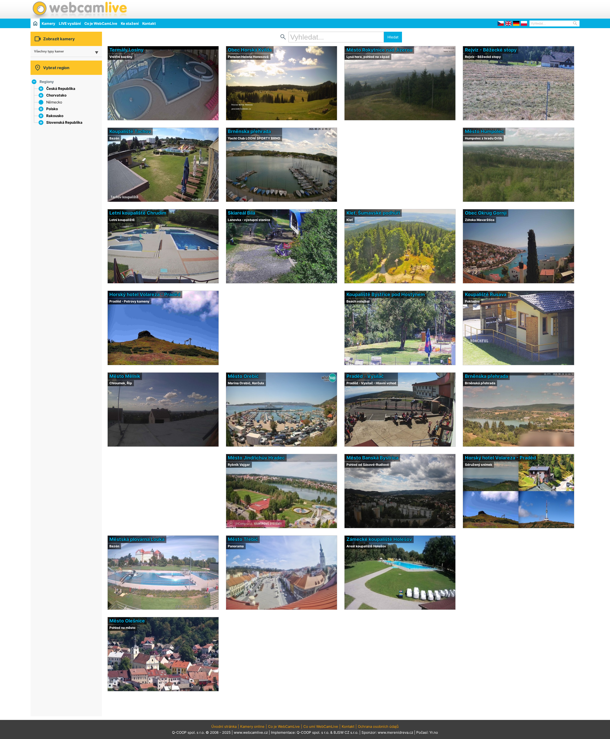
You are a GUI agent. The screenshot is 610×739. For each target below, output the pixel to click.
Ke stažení (130, 23)
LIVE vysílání (70, 23)
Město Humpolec (484, 131)
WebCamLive (79, 9)
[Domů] (35, 23)
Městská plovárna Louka (136, 539)
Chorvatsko (56, 95)
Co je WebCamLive (100, 23)
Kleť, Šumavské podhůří (373, 213)
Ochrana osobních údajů (378, 726)
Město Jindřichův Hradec (256, 458)
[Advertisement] (524, 8)
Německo (54, 102)
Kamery (48, 23)
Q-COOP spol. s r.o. (313, 732)
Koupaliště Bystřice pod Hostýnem (385, 294)
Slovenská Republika (64, 122)
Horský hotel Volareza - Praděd (144, 294)
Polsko (52, 109)
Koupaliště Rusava (485, 294)
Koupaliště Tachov (130, 131)
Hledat (392, 37)
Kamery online (252, 726)
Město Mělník (124, 376)
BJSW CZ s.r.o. (346, 732)
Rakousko (54, 115)
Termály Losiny (126, 50)
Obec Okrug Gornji (486, 213)
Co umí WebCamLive (320, 726)
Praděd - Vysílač (365, 376)
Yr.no (433, 732)
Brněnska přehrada (249, 131)
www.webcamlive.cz (251, 732)
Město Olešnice (127, 621)
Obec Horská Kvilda (250, 50)
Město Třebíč (243, 539)
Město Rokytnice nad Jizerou (379, 50)
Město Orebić (243, 376)
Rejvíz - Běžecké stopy (491, 50)
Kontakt (149, 23)
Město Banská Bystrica (372, 458)
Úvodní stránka (224, 726)
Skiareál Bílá (241, 213)
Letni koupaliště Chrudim (137, 213)
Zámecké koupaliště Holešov (379, 539)
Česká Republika (60, 88)
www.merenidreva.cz (395, 732)
